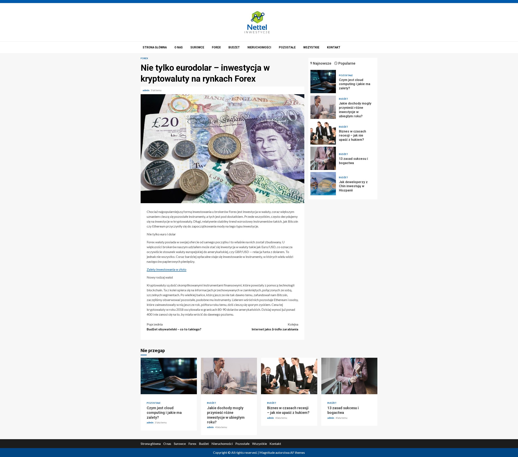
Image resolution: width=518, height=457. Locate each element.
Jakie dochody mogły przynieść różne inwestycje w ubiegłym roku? (323, 107)
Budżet (234, 47)
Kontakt (333, 47)
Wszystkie (311, 47)
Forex (216, 47)
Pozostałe (287, 47)
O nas (178, 47)
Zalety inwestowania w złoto (166, 269)
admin (146, 90)
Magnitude (267, 452)
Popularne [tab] (346, 63)
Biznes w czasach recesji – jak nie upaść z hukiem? (323, 133)
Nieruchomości (259, 47)
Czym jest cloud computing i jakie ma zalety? (323, 81)
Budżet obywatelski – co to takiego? (174, 326)
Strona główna (155, 47)
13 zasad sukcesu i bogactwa (323, 158)
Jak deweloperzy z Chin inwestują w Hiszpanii (323, 183)
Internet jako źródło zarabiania (275, 326)
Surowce (197, 47)
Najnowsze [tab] (321, 63)
